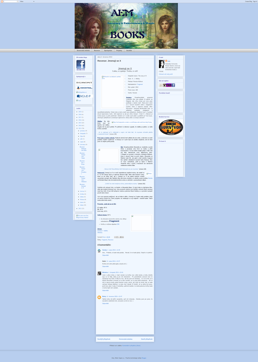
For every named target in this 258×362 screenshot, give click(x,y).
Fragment (140, 84)
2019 (80, 112)
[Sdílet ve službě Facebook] (121, 237)
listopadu (83, 133)
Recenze (97, 50)
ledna (82, 205)
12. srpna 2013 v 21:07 (113, 261)
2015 (80, 123)
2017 (80, 117)
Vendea (104, 250)
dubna (82, 197)
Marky (104, 296)
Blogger (144, 358)
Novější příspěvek (103, 339)
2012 (80, 208)
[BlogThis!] (117, 237)
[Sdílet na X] (119, 237)
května (82, 194)
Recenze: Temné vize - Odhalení (83, 179)
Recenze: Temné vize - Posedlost (83, 170)
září (81, 139)
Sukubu (150, 178)
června (82, 191)
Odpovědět (105, 255)
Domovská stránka (83, 50)
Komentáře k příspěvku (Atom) (131, 345)
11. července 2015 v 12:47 (114, 296)
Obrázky (99, 232)
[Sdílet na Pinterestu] (123, 237)
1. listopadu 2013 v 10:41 (115, 272)
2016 (80, 120)
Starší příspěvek (146, 339)
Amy (168, 61)
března (82, 199)
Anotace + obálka (102, 230)
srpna (82, 142)
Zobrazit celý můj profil (166, 74)
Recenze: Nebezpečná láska (83, 148)
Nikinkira (105, 272)
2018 (80, 114)
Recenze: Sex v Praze (82, 162)
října (81, 136)
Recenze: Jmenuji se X (83, 186)
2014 (80, 125)
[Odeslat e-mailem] (115, 237)
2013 (80, 128)
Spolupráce (108, 50)
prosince (82, 131)
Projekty (119, 50)
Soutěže (129, 50)
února (82, 202)
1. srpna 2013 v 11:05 (113, 250)
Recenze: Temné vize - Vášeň (82, 155)
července (83, 144)
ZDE (118, 224)
